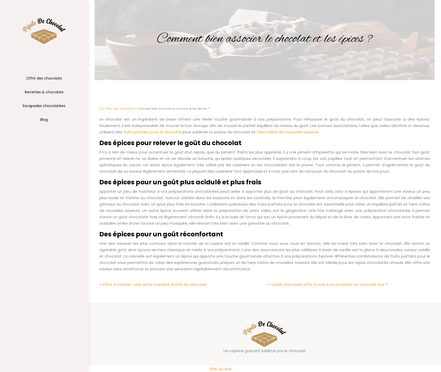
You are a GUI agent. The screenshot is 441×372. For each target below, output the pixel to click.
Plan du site (220, 368)
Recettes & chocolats (44, 92)
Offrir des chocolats (44, 78)
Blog (44, 119)
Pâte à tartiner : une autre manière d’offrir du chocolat (155, 284)
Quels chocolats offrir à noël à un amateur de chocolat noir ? (329, 284)
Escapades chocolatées (44, 105)
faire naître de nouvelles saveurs (288, 132)
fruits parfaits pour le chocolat (152, 132)
